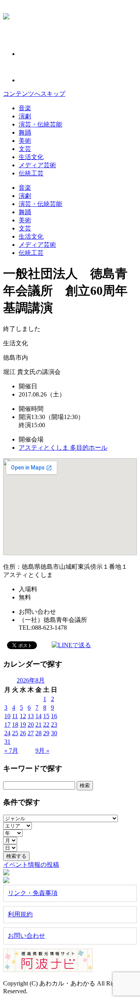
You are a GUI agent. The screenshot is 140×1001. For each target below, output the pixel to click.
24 (7, 733)
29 (46, 733)
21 (38, 724)
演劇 (25, 116)
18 (15, 724)
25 (15, 733)
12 (23, 716)
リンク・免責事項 (33, 893)
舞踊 (25, 132)
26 (23, 733)
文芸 (25, 148)
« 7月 (11, 750)
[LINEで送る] (71, 644)
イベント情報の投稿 (31, 864)
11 (15, 716)
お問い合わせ (26, 935)
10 (7, 716)
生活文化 (31, 157)
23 (54, 724)
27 (31, 733)
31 (7, 741)
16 (54, 716)
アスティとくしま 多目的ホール (63, 447)
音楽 (25, 108)
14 (38, 716)
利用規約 (20, 914)
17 (7, 724)
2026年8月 (31, 680)
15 (46, 716)
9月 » (42, 750)
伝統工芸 (31, 173)
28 (38, 733)
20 (31, 724)
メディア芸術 (37, 165)
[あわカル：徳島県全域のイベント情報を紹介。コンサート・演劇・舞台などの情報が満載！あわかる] (6, 15)
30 (54, 733)
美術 (25, 140)
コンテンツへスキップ (34, 93)
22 (46, 724)
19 (23, 724)
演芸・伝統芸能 (40, 124)
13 (31, 716)
